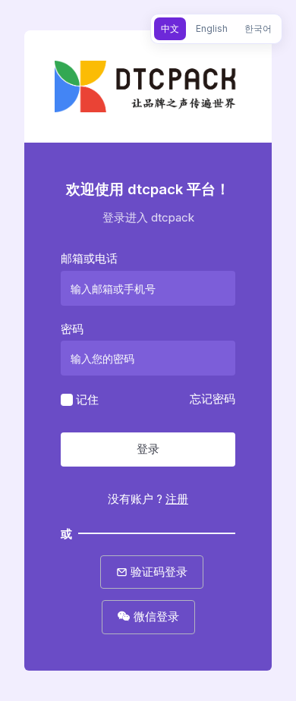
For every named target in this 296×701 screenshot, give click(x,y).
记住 (87, 399)
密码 (72, 329)
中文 (170, 28)
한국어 (258, 28)
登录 (148, 449)
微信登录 (155, 616)
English (212, 28)
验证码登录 (157, 571)
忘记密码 (212, 398)
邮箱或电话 (89, 258)
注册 (176, 499)
